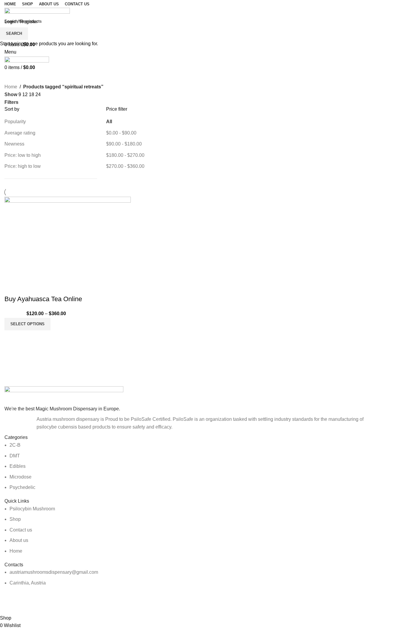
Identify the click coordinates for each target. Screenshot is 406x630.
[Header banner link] (203, 315)
